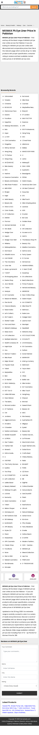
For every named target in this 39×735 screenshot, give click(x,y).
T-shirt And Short (24, 708)
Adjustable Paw (29, 706)
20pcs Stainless (19, 712)
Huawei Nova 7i (30, 710)
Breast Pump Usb (17, 706)
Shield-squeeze (7, 712)
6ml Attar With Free (9, 708)
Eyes (24, 25)
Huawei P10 (6, 706)
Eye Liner (29, 25)
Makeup (19, 25)
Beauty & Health (10, 25)
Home (2, 25)
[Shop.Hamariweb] (19, 2)
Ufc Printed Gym (18, 710)
